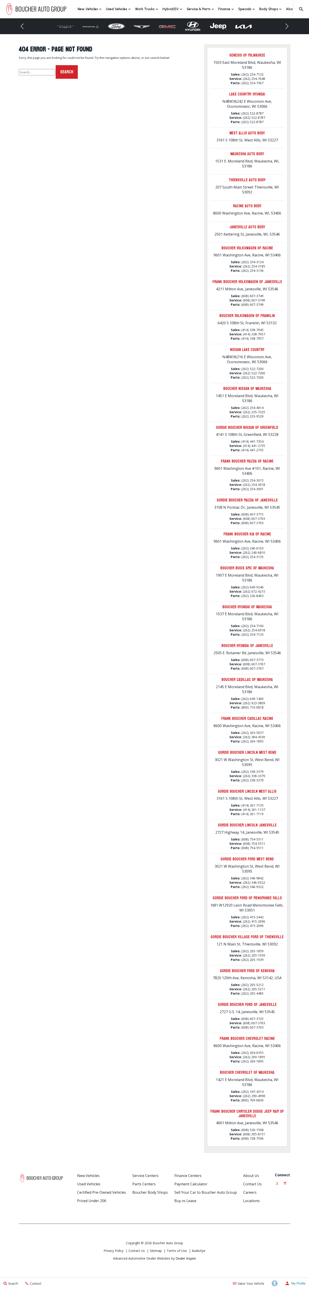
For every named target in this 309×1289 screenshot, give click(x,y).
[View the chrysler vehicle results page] (65, 26)
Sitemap (156, 1250)
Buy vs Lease (185, 1200)
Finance (224, 9)
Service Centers (145, 1175)
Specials (244, 9)
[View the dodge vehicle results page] (91, 26)
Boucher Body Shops (150, 1192)
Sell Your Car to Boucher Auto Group (205, 1192)
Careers (250, 1192)
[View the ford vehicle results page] (116, 26)
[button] (301, 9)
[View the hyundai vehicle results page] (192, 26)
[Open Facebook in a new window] (277, 1182)
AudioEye (198, 1250)
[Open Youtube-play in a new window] (285, 1182)
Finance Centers (188, 1175)
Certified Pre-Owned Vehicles (101, 1192)
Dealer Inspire (186, 1258)
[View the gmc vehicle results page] (167, 26)
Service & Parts (198, 9)
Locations (251, 1200)
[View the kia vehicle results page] (243, 26)
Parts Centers (144, 1184)
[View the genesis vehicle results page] (141, 26)
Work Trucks (144, 9)
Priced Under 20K (91, 1200)
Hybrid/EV (170, 9)
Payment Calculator (190, 1184)
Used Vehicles (116, 9)
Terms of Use (177, 1250)
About (291, 9)
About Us (251, 1175)
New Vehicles (88, 9)
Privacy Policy (114, 1250)
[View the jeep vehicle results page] (218, 26)
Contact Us (252, 1184)
